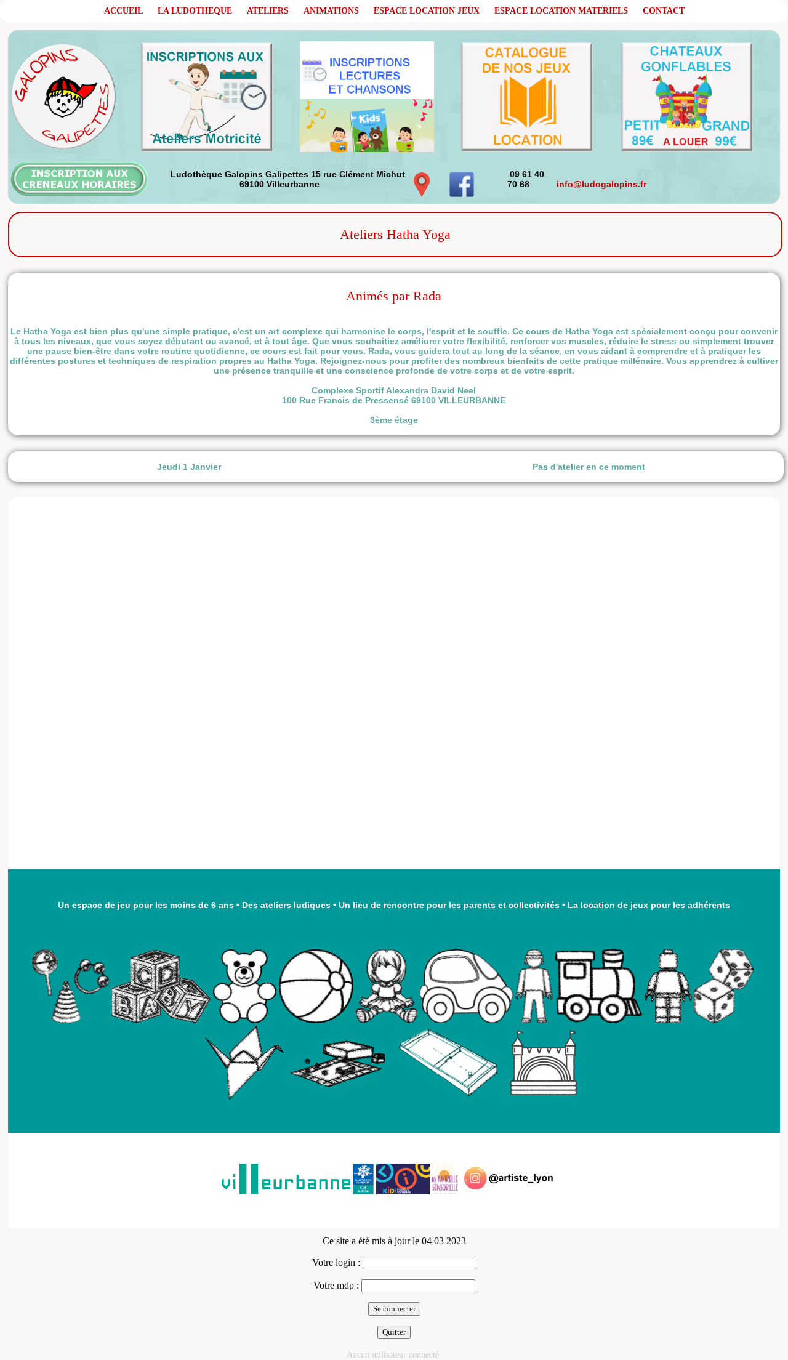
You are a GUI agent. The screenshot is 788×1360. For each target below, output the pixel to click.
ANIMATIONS (331, 10)
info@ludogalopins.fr (601, 184)
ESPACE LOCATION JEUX (427, 10)
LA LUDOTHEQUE (195, 10)
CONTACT (664, 10)
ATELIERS (268, 10)
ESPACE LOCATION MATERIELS (561, 10)
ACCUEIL (123, 10)
